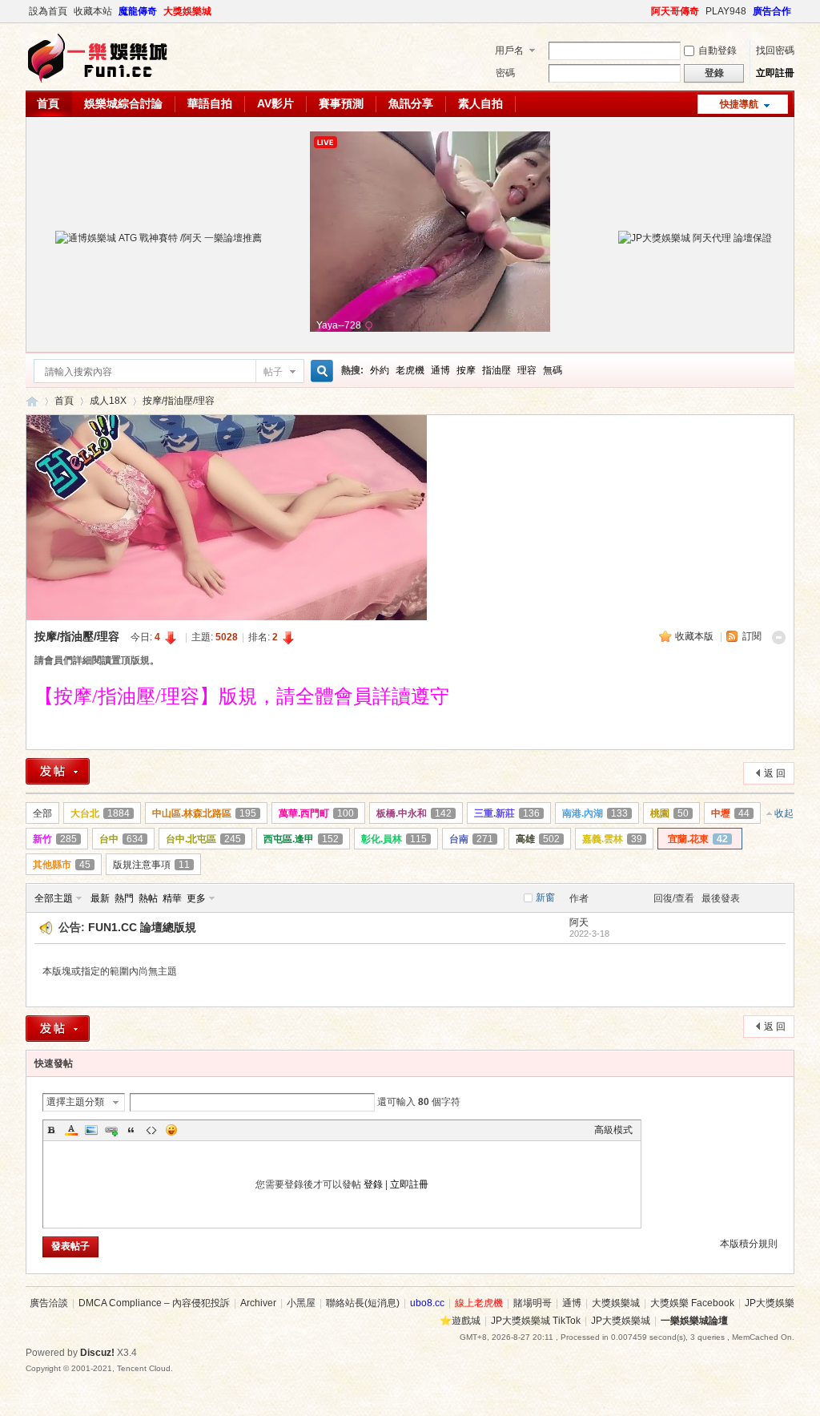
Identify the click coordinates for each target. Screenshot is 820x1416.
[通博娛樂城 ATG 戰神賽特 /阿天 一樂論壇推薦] (158, 238)
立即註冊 (775, 73)
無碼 (552, 370)
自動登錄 (717, 50)
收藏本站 (93, 11)
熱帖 (148, 898)
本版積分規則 (749, 1243)
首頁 (48, 103)
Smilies (171, 1130)
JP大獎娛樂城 (620, 1320)
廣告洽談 (49, 1303)
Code (151, 1130)
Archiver (258, 1303)
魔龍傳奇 (138, 11)
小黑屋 (301, 1303)
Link (111, 1130)
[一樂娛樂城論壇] (98, 81)
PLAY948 (725, 11)
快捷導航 (739, 104)
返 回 (775, 773)
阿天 (579, 922)
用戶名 (509, 50)
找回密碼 (775, 50)
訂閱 (752, 636)
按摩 (466, 370)
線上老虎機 (479, 1303)
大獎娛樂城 (187, 11)
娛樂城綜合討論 (123, 103)
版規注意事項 (151, 864)
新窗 (545, 897)
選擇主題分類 (75, 1101)
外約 (379, 370)
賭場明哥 (532, 1303)
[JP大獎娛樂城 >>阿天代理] (695, 238)
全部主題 (53, 898)
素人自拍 (480, 103)
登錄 (373, 1184)
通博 (440, 370)
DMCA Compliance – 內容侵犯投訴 (154, 1303)
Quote (131, 1130)
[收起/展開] (779, 637)
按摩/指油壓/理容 (179, 400)
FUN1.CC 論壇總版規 (142, 927)
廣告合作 (772, 11)
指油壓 (496, 370)
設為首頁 (48, 11)
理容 (527, 370)
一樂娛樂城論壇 (32, 401)
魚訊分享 (410, 103)
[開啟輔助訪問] (644, 11)
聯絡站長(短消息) (363, 1303)
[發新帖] (58, 771)
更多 (196, 898)
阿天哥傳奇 (675, 11)
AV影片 (275, 103)
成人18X (108, 400)
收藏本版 (695, 636)
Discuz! (97, 1352)
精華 (172, 898)
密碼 (505, 73)
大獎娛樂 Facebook (692, 1303)
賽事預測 (341, 103)
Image (91, 1130)
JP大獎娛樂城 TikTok (536, 1320)
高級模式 (613, 1130)
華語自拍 (209, 103)
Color (71, 1130)
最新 (100, 898)
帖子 (273, 371)
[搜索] (319, 371)
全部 (42, 813)
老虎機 (410, 370)
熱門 (124, 898)
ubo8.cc (427, 1303)
